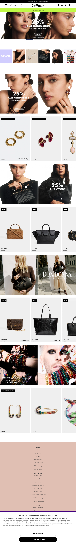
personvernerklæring (15, 525)
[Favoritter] (67, 5)
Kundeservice (38, 511)
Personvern (38, 453)
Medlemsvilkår (38, 459)
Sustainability (38, 488)
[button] (63, 5)
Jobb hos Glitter (38, 462)
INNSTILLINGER (38, 533)
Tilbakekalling (38, 466)
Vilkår (38, 450)
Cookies (38, 456)
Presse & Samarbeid (38, 501)
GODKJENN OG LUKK (38, 539)
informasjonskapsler (43, 525)
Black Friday (38, 475)
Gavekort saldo (38, 469)
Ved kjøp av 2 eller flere (38, 10)
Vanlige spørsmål (38, 507)
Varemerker (38, 482)
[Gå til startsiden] (38, 5)
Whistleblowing (38, 498)
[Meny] (6, 5)
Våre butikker (38, 479)
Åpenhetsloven (38, 491)
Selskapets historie (38, 485)
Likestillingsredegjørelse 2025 (38, 494)
